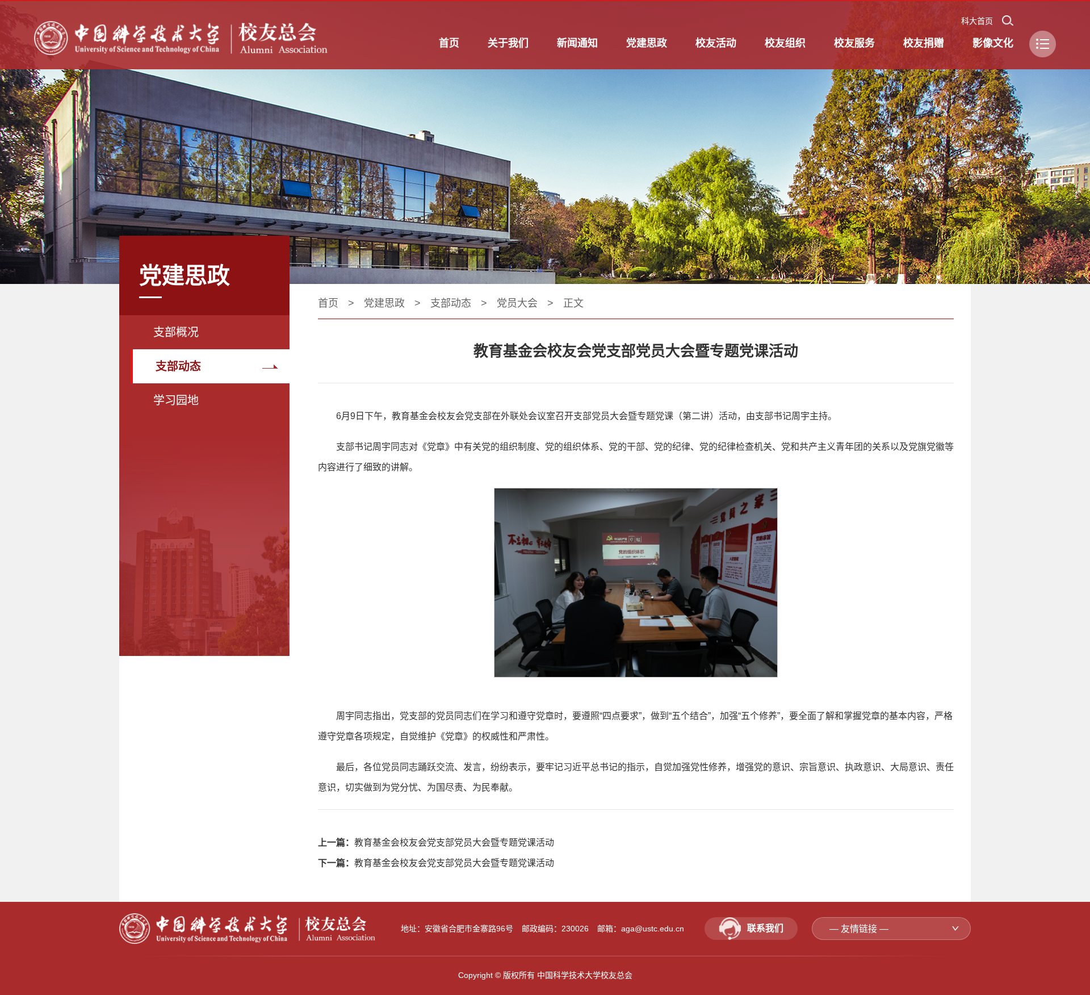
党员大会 (517, 303)
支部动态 (178, 366)
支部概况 (176, 332)
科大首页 (977, 21)
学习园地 (176, 400)
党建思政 (384, 303)
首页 (328, 303)
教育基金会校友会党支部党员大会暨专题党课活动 (454, 842)
